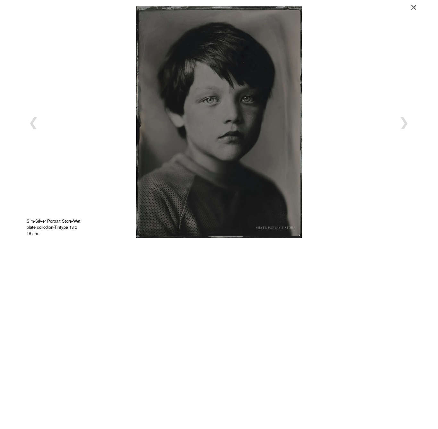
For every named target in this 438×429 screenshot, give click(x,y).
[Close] (416, 6)
